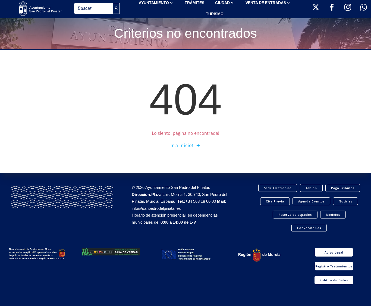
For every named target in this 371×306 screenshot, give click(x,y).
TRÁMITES (194, 3)
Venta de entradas (266, 3)
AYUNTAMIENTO (154, 3)
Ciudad (222, 3)
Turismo (215, 14)
